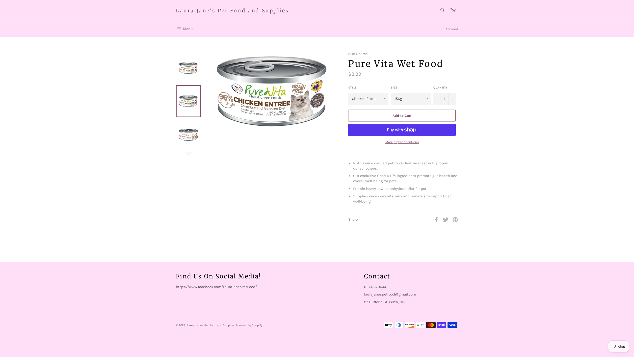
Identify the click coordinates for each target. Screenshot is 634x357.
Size (394, 87)
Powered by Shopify (249, 325)
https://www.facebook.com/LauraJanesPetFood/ (216, 287)
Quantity (440, 87)
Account (452, 29)
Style (352, 87)
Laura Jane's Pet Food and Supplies (232, 10)
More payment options (402, 142)
